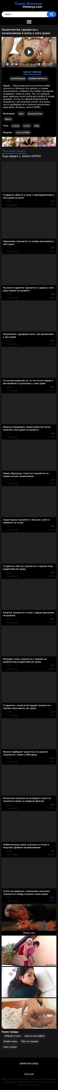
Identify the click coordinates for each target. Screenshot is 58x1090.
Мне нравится (15, 72)
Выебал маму (10, 1041)
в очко (27, 126)
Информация (18, 78)
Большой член (35, 113)
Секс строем (10, 1047)
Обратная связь (29, 1063)
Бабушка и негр (12, 1036)
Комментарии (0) (37, 78)
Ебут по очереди (29, 1041)
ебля (36, 126)
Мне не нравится (20, 72)
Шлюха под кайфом (34, 1036)
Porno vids (29, 1074)
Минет (8, 119)
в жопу (15, 126)
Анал (21, 113)
